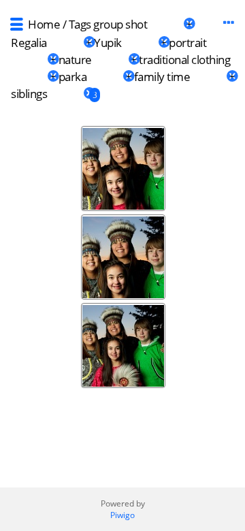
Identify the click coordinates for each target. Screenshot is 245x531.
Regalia (29, 42)
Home (44, 24)
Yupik (108, 42)
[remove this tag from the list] (165, 24)
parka (73, 76)
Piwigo (122, 515)
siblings (29, 93)
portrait (187, 42)
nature (75, 59)
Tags (80, 24)
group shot (120, 24)
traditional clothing (184, 59)
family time (162, 76)
